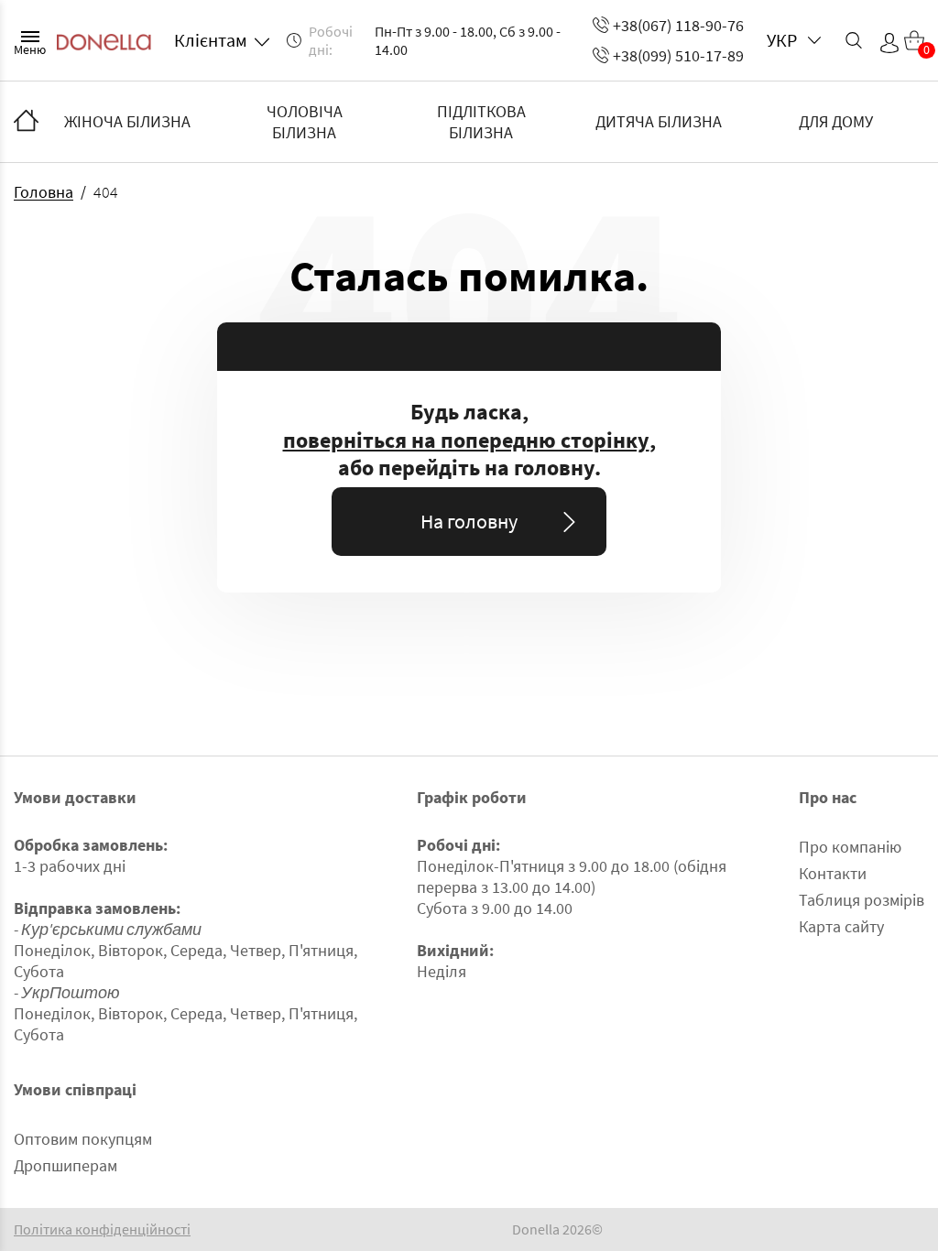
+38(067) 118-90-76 (678, 25)
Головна (43, 191)
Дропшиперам (65, 1165)
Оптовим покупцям (83, 1138)
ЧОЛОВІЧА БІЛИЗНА (305, 122)
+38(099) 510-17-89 (678, 55)
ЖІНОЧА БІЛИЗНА (127, 121)
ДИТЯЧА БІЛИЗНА (658, 121)
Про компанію (850, 846)
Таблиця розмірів (861, 899)
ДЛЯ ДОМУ (836, 121)
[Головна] (26, 122)
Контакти (833, 873)
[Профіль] (889, 43)
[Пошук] (853, 40)
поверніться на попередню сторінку (466, 440)
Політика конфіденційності (102, 1229)
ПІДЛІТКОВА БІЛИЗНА (481, 122)
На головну (469, 521)
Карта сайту (841, 926)
